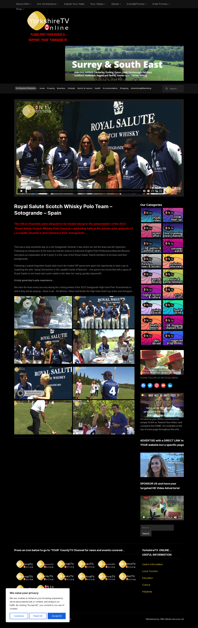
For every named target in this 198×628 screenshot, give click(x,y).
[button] (162, 508)
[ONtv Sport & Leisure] (151, 276)
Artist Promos (160, 3)
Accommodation (110, 88)
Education (147, 578)
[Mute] (175, 517)
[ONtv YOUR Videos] (151, 215)
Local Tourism (150, 571)
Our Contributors (46, 3)
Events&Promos (135, 3)
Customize (19, 616)
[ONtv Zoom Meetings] (173, 215)
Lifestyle (71, 88)
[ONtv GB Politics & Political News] (151, 246)
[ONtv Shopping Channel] (173, 323)
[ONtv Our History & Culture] (151, 292)
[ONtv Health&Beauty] (151, 323)
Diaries (115, 3)
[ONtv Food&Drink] (173, 307)
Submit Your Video (74, 3)
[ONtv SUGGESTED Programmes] (173, 338)
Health (97, 88)
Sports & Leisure (84, 88)
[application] (162, 508)
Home (42, 88)
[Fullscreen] (180, 517)
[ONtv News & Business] (151, 261)
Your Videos (96, 3)
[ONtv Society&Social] (151, 307)
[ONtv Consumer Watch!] (173, 246)
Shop (19, 9)
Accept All (56, 616)
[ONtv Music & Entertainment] (173, 276)
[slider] (160, 517)
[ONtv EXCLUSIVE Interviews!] (173, 261)
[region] (38, 605)
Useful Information (152, 564)
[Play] (144, 517)
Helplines (147, 591)
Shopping (124, 88)
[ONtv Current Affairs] (151, 230)
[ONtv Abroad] (151, 338)
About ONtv (22, 3)
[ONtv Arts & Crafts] (173, 292)
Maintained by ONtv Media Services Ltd (165, 619)
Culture (146, 584)
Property (51, 88)
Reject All (37, 616)
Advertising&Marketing (141, 88)
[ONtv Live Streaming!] (173, 230)
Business (61, 88)
